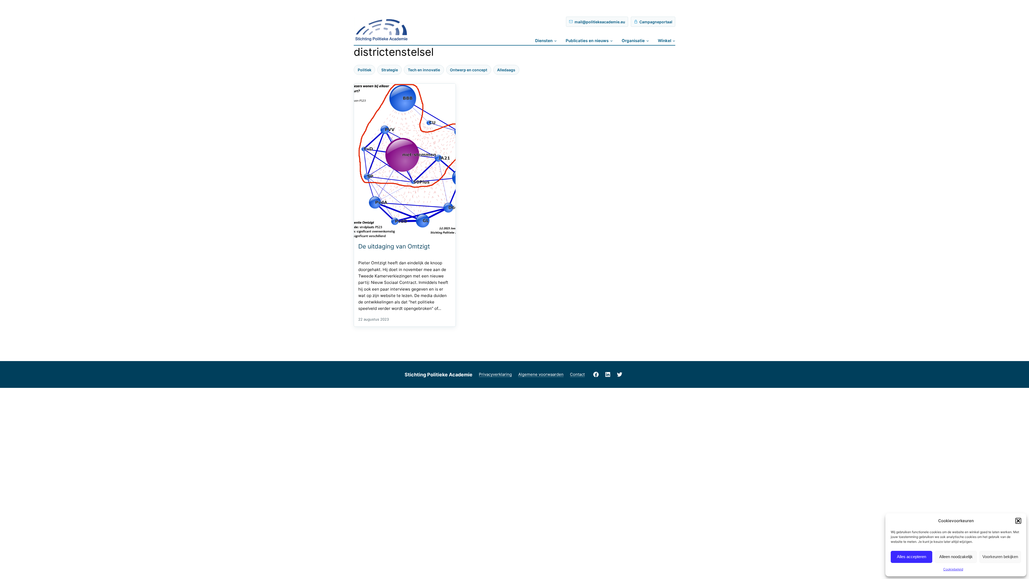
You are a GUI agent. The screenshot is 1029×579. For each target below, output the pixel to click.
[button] (1018, 521)
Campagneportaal (655, 22)
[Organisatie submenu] (647, 40)
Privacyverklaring (495, 374)
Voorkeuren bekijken (1000, 556)
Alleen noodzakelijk (956, 556)
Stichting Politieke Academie (438, 374)
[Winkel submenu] (674, 40)
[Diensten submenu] (555, 40)
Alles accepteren (911, 556)
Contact (577, 374)
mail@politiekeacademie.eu (600, 22)
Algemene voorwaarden (541, 374)
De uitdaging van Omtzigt (394, 246)
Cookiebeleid (953, 569)
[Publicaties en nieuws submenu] (611, 40)
